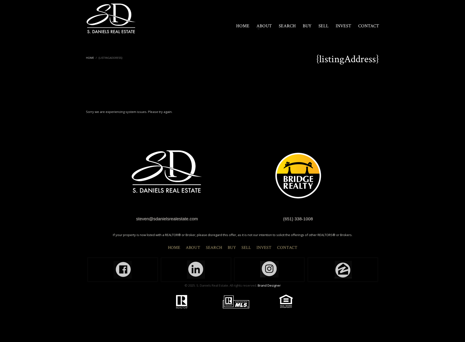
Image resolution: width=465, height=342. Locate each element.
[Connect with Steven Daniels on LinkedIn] (196, 269)
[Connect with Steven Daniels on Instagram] (269, 269)
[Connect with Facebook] (122, 269)
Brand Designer (269, 285)
